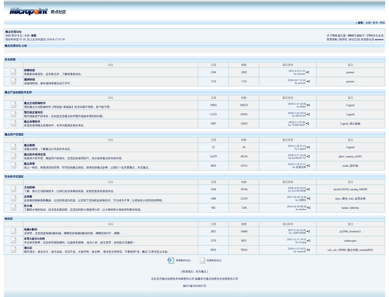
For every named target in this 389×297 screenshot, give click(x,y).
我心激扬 (355, 123)
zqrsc (338, 198)
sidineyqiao (350, 240)
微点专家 (352, 250)
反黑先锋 (301, 167)
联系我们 (188, 271)
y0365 (358, 156)
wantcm (349, 156)
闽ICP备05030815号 (194, 286)
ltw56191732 (299, 157)
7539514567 (298, 125)
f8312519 (301, 115)
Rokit (303, 106)
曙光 (345, 198)
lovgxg (302, 242)
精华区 (343, 39)
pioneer (301, 73)
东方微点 (201, 271)
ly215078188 (299, 190)
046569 (363, 189)
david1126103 (341, 189)
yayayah (301, 251)
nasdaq (354, 189)
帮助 (382, 22)
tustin (345, 165)
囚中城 (354, 165)
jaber (341, 156)
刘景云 (302, 200)
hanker (302, 209)
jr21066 (344, 231)
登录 (375, 22)
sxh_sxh (332, 250)
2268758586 (299, 232)
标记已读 (354, 39)
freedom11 (355, 231)
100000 (342, 250)
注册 (368, 22)
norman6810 (366, 250)
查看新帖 (332, 39)
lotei (351, 198)
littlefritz (354, 207)
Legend (350, 105)
